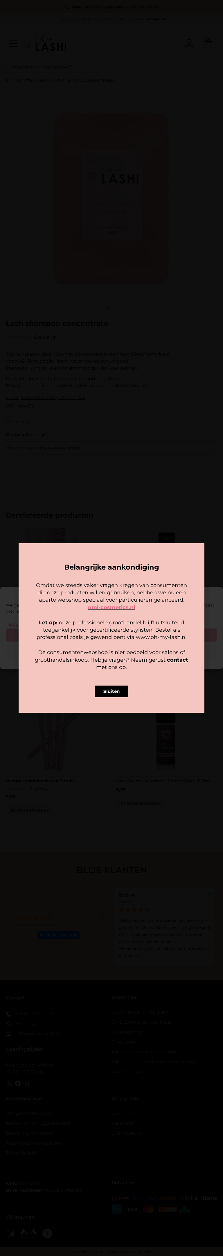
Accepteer (111, 635)
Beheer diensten (25, 624)
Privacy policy (124, 661)
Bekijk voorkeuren (112, 651)
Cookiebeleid (94, 661)
